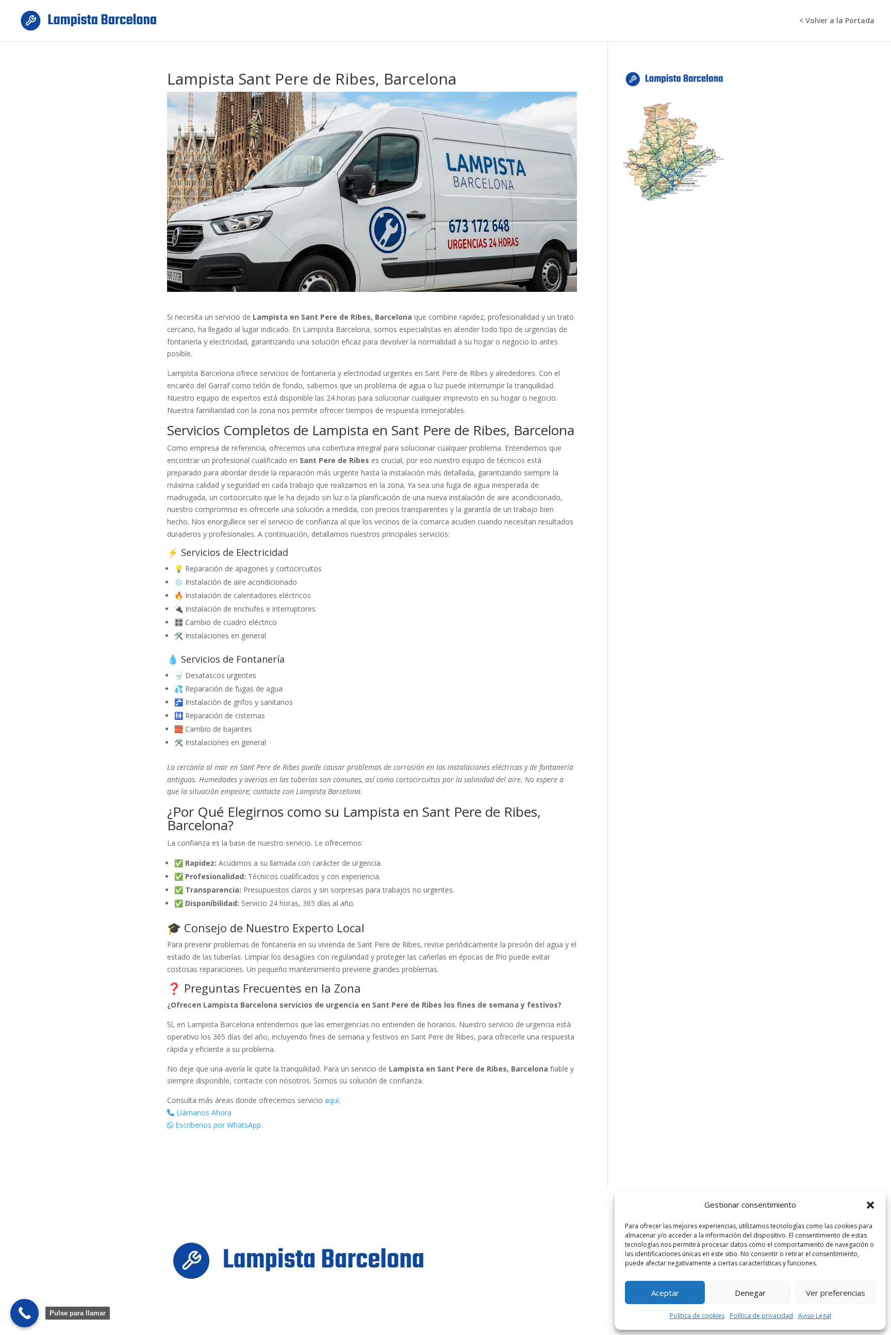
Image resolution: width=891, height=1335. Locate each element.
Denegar (750, 1293)
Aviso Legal (814, 1315)
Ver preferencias (835, 1293)
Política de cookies (697, 1315)
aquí (332, 1100)
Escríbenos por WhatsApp (217, 1125)
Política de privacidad (761, 1315)
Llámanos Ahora (203, 1112)
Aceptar (665, 1293)
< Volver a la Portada (836, 21)
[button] (870, 1205)
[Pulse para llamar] (24, 1313)
